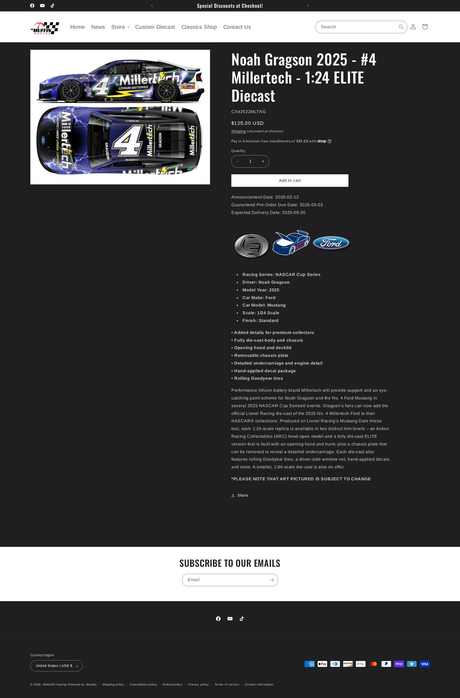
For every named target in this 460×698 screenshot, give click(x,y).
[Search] (401, 27)
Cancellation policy (143, 684)
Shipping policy (113, 684)
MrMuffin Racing (55, 684)
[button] (120, 27)
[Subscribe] (272, 580)
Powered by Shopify (82, 684)
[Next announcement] (308, 6)
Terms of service (227, 684)
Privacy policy (198, 684)
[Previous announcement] (152, 6)
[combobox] (361, 27)
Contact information (259, 684)
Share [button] (242, 495)
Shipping (238, 131)
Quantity (238, 151)
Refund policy (173, 684)
